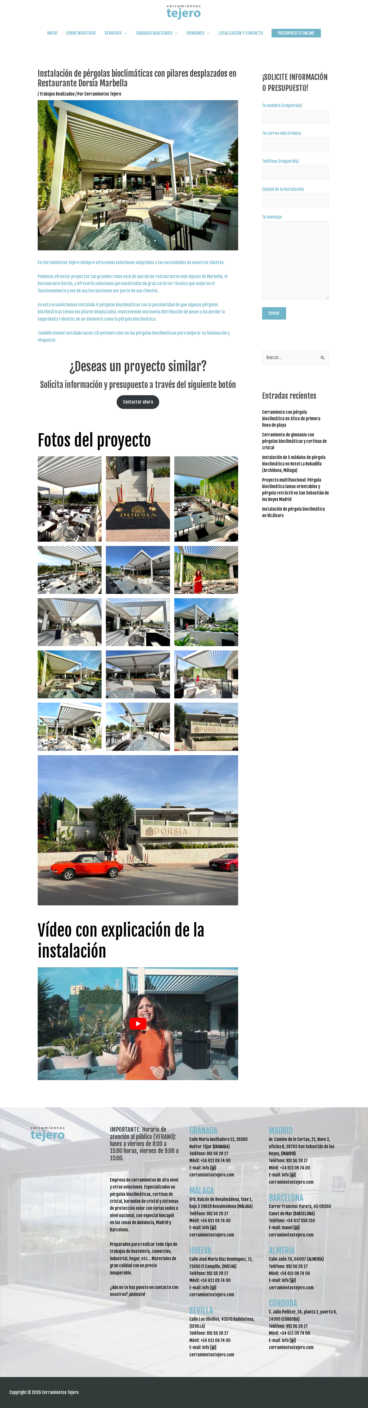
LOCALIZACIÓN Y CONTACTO (240, 33)
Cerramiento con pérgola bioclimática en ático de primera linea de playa (291, 418)
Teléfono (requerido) (280, 161)
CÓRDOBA (283, 1303)
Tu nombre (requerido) (282, 105)
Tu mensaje (272, 217)
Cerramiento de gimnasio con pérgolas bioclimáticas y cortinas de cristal (294, 441)
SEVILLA (201, 1311)
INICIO (52, 33)
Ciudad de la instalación (283, 189)
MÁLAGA (201, 1191)
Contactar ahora (138, 402)
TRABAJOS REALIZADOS (153, 33)
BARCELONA (286, 1198)
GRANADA (203, 1131)
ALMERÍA (282, 1251)
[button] (296, 33)
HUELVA (200, 1251)
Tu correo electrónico (281, 133)
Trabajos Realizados (57, 94)
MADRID (281, 1131)
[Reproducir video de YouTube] (138, 1023)
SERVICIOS (113, 33)
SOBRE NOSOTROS (81, 33)
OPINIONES (195, 33)
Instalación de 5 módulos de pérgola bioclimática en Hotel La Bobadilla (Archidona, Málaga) (293, 464)
